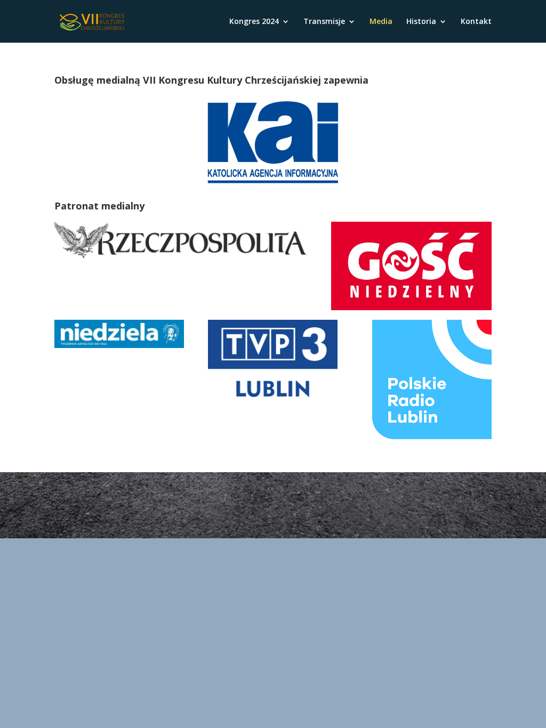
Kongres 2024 (254, 22)
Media (381, 22)
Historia (421, 22)
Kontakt (476, 22)
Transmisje (324, 22)
